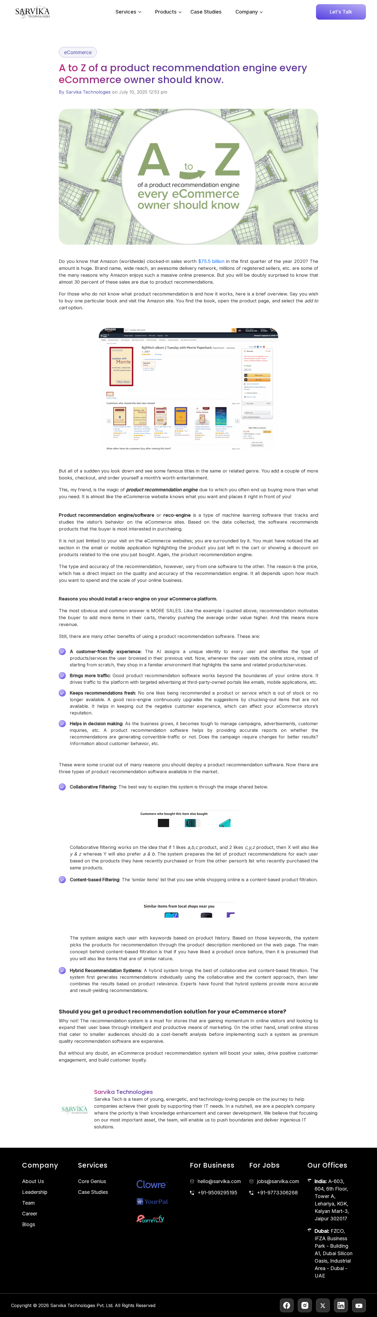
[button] (179, 12)
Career (29, 1213)
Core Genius (92, 1181)
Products (166, 12)
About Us (33, 1181)
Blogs (28, 1224)
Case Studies (206, 12)
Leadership (34, 1192)
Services (126, 12)
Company (246, 12)
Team (28, 1203)
